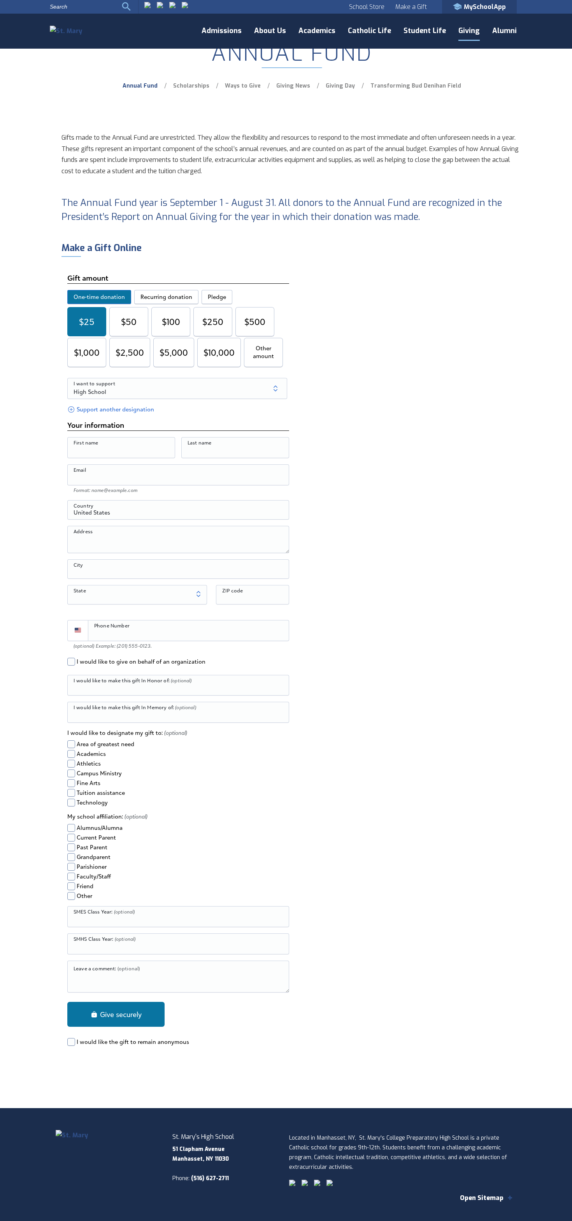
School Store (366, 7)
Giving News (293, 86)
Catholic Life (369, 30)
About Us (270, 30)
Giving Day (340, 86)
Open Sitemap (482, 1198)
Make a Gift (411, 7)
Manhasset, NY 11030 (200, 1159)
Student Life (425, 30)
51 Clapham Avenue (198, 1149)
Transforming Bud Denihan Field (415, 86)
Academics (316, 30)
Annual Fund (140, 86)
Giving (469, 30)
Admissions (222, 30)
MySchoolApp (485, 7)
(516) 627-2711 (210, 1178)
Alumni (504, 30)
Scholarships (191, 86)
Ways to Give (243, 86)
